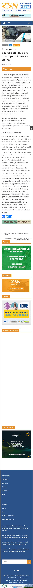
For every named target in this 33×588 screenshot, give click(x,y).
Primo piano (16, 45)
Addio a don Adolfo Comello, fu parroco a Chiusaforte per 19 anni (17, 238)
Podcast (4, 504)
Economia (5, 483)
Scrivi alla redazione (8, 519)
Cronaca (5, 45)
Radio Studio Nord (8, 516)
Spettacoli (5, 490)
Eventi (4, 508)
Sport (3, 494)
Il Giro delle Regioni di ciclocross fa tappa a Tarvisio (16, 233)
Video (4, 512)
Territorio (5, 479)
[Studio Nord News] (4, 23)
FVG (10, 45)
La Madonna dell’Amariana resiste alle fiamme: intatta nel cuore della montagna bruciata (15, 528)
